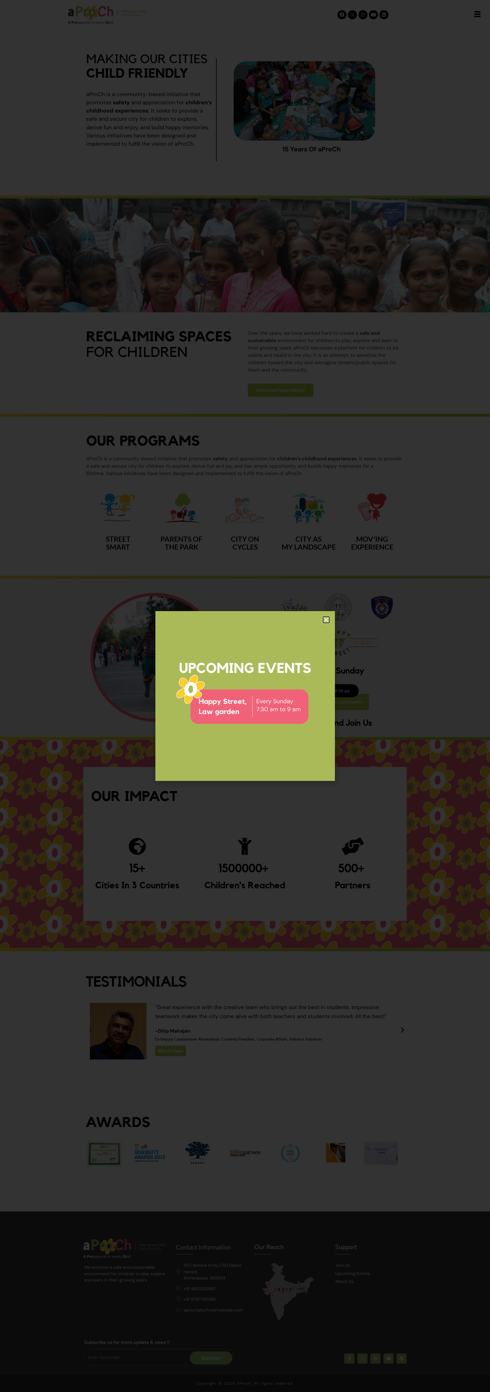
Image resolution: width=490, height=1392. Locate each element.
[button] (326, 620)
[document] (245, 696)
